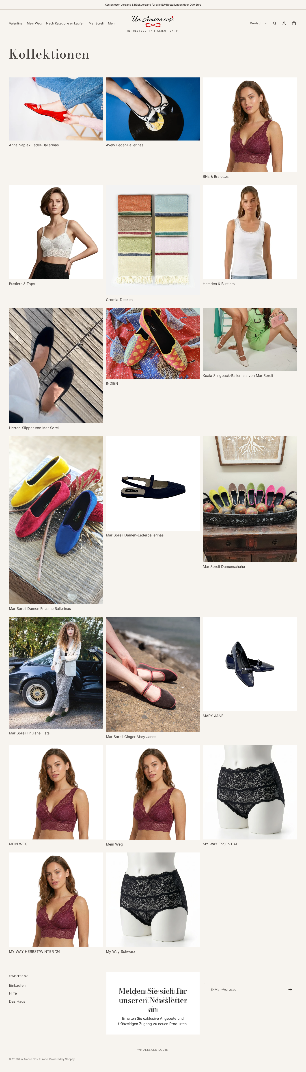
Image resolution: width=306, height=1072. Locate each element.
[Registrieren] (290, 989)
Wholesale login (153, 1049)
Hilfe (13, 993)
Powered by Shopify (62, 1059)
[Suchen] (275, 23)
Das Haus (17, 1001)
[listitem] (112, 23)
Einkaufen (17, 985)
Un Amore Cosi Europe (33, 1059)
